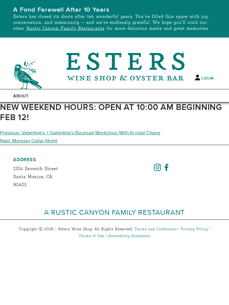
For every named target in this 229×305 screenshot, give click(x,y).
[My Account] (197, 77)
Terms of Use (91, 236)
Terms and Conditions (155, 229)
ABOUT (21, 96)
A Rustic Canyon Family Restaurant (114, 212)
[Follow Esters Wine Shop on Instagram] (157, 166)
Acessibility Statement (129, 236)
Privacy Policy (194, 229)
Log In (207, 78)
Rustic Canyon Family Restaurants (65, 28)
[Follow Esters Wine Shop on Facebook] (166, 166)
